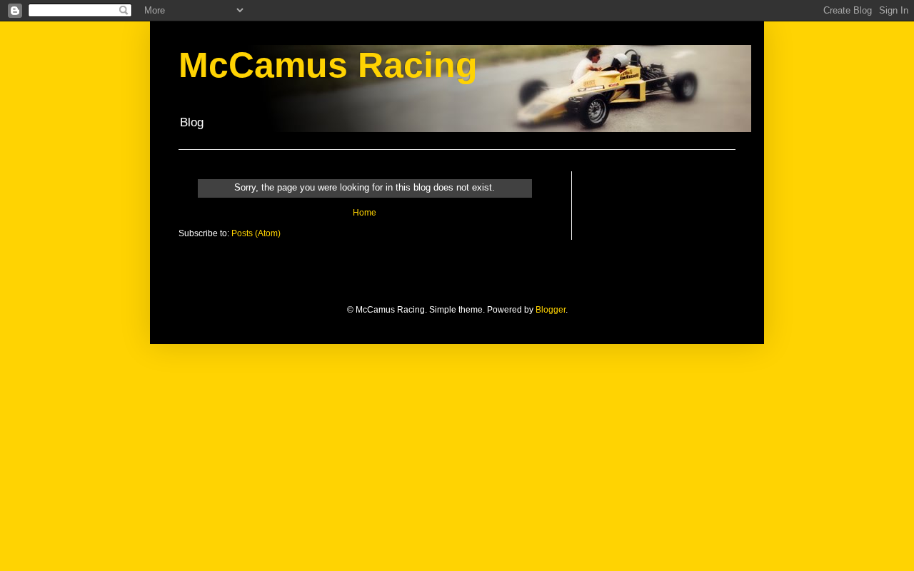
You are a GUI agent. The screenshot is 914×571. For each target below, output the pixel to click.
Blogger (551, 310)
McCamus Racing (328, 65)
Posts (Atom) (256, 233)
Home (364, 213)
